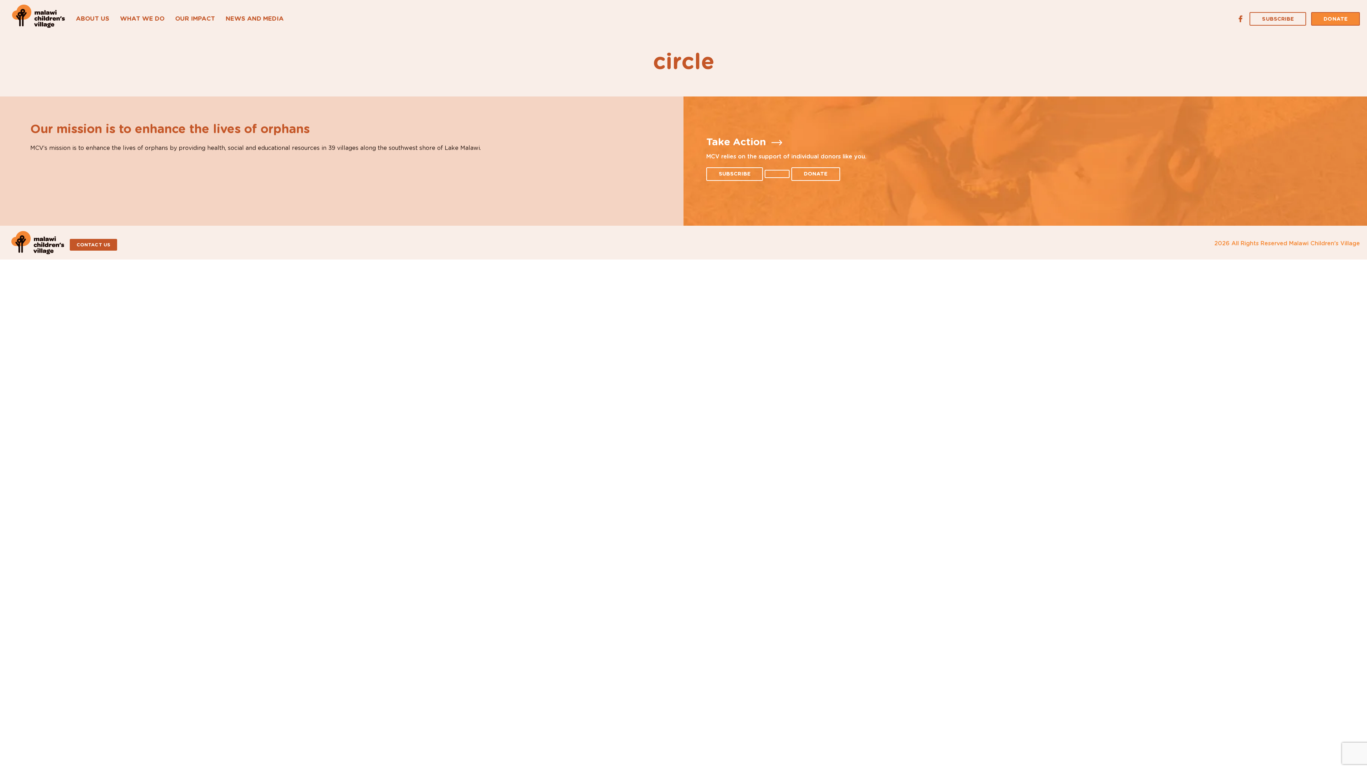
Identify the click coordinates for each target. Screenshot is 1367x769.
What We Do (142, 19)
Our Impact (195, 19)
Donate (1335, 19)
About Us (92, 19)
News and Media (255, 19)
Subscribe (1278, 19)
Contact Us (93, 245)
